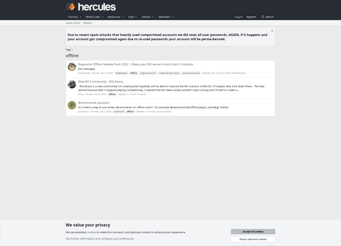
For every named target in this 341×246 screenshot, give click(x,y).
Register (87, 22)
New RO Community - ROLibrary (100, 81)
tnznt (81, 94)
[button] (80, 17)
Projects (142, 94)
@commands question (94, 103)
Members (164, 17)
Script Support (163, 111)
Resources (114, 17)
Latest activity (73, 22)
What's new (93, 17)
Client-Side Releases (235, 73)
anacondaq (84, 73)
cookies (91, 232)
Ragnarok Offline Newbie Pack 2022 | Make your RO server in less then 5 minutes (135, 64)
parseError (83, 111)
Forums (73, 17)
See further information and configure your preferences (100, 238)
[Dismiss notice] (271, 31)
